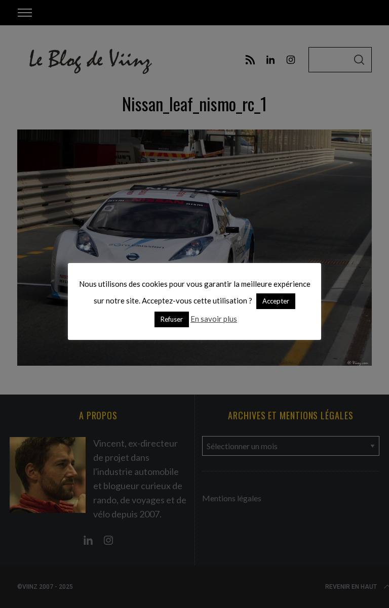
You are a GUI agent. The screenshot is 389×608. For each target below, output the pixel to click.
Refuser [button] (172, 319)
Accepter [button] (275, 301)
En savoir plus (213, 318)
